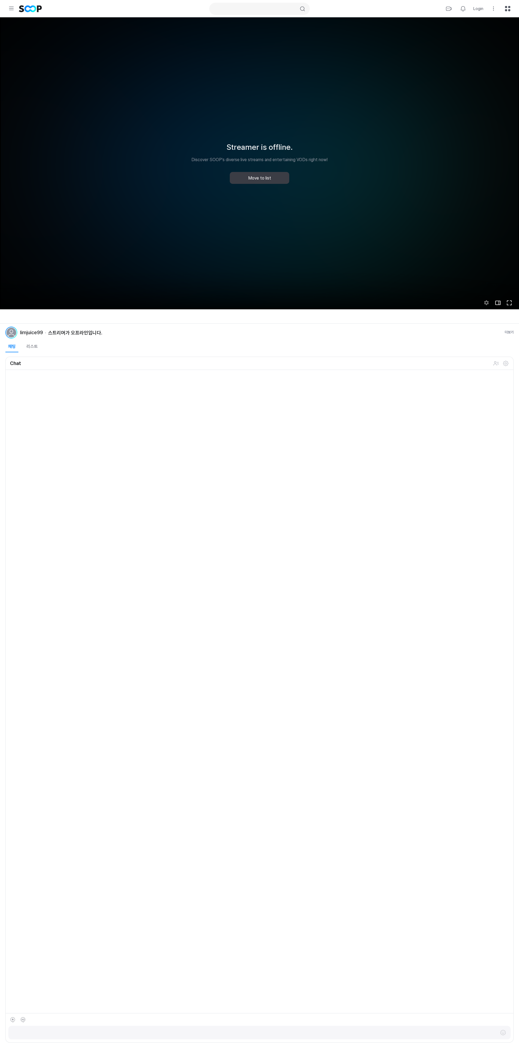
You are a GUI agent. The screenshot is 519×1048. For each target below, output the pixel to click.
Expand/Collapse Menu (11, 8)
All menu (507, 8)
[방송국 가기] (11, 333)
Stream (449, 8)
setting (486, 303)
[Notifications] (463, 8)
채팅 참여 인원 (496, 363)
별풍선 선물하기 (12, 1020)
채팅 (12, 346)
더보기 (509, 332)
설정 (505, 363)
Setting (493, 8)
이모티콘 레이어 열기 (503, 1032)
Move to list (259, 178)
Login (478, 8)
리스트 (32, 346)
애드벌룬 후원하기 (23, 1020)
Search (302, 9)
